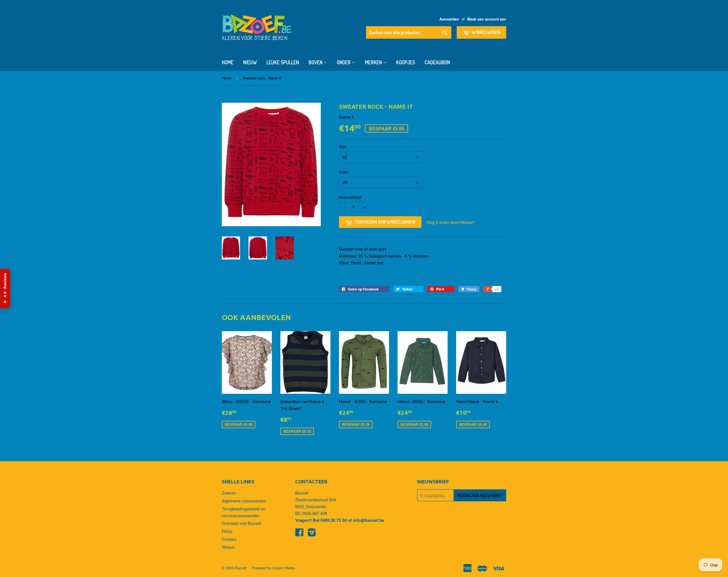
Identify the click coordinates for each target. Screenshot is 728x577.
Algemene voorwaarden (244, 501)
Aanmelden (449, 19)
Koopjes (405, 62)
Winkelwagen (485, 32)
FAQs (227, 531)
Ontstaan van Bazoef (241, 523)
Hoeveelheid (350, 197)
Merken (374, 62)
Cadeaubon (437, 62)
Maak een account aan (486, 19)
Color (344, 172)
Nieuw (250, 62)
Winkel (228, 547)
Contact (229, 539)
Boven (316, 62)
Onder (344, 62)
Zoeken (229, 493)
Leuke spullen (282, 62)
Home (227, 62)
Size (343, 146)
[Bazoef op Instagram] (312, 534)
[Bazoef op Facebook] (299, 534)
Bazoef (241, 567)
